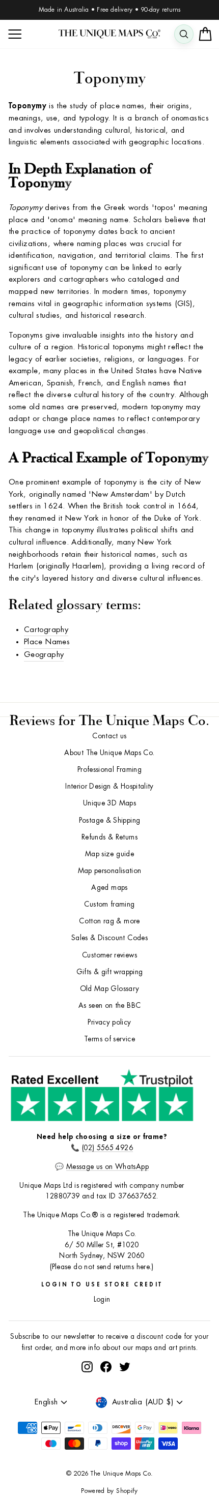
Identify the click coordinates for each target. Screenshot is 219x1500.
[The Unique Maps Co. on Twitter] (124, 1367)
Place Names (47, 642)
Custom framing (109, 904)
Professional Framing (109, 769)
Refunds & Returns (109, 837)
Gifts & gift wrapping (109, 972)
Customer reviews (109, 955)
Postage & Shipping (110, 820)
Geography (44, 654)
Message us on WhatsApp (107, 1166)
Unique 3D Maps (109, 803)
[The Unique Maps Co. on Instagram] (87, 1367)
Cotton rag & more (109, 921)
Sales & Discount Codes (109, 938)
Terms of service (109, 1039)
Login (102, 1299)
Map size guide (109, 854)
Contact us (109, 736)
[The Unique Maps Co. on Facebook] (106, 1367)
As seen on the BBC (109, 1005)
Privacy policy (109, 1022)
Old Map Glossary (110, 988)
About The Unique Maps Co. (109, 752)
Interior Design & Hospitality (109, 786)
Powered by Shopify (109, 1491)
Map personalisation (110, 870)
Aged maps (109, 887)
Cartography (46, 630)
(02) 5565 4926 (107, 1148)
